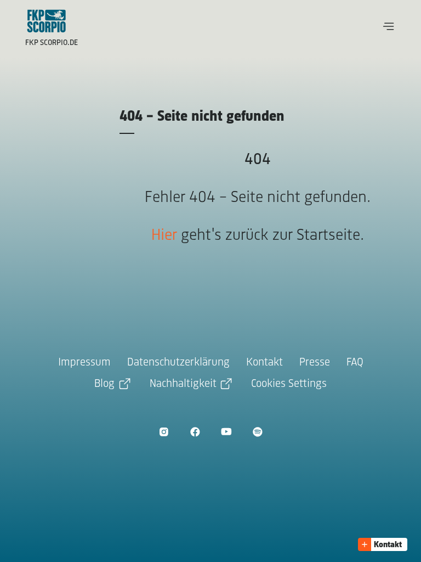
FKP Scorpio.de (51, 43)
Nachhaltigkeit (183, 384)
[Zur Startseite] (46, 20)
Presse (314, 362)
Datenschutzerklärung (178, 362)
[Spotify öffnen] (257, 431)
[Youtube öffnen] (226, 431)
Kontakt (264, 362)
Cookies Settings (289, 384)
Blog (104, 384)
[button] (389, 26)
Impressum (84, 362)
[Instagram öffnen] (163, 431)
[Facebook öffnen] (194, 431)
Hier (164, 235)
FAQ (354, 362)
